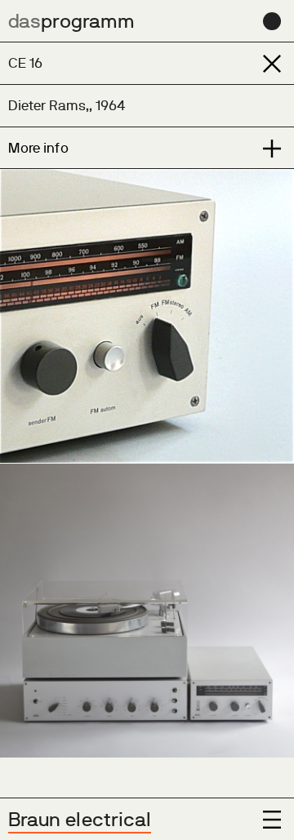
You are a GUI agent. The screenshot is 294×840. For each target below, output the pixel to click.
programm (71, 21)
